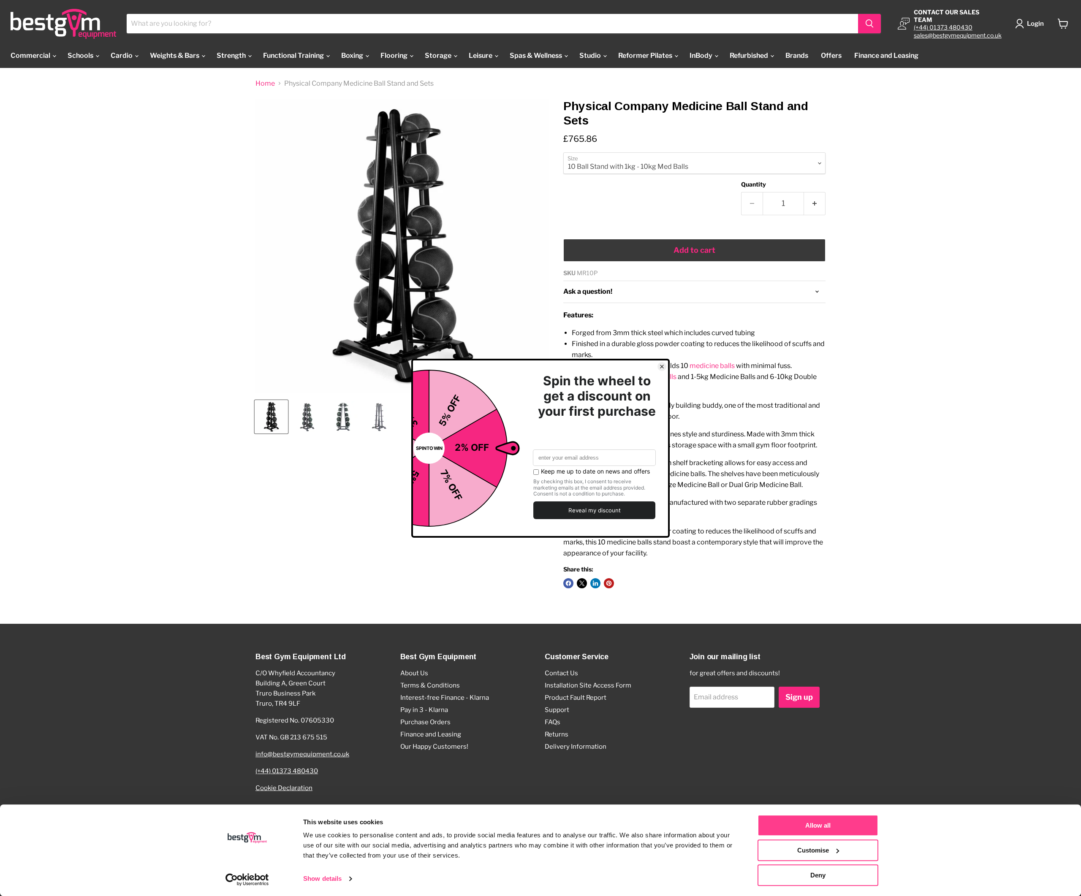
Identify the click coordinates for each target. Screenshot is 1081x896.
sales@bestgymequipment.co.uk (958, 35)
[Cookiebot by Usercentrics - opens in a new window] (247, 879)
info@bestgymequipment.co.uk (302, 754)
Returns (556, 734)
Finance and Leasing (886, 55)
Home (265, 83)
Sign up (799, 697)
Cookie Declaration (283, 788)
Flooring (394, 55)
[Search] (869, 23)
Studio (590, 55)
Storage (439, 55)
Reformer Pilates (646, 55)
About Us (414, 673)
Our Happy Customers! (434, 746)
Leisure (481, 55)
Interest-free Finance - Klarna (444, 697)
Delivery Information (575, 746)
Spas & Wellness (536, 55)
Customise (813, 850)
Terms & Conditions (430, 685)
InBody (702, 55)
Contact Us (561, 673)
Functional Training (294, 55)
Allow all (818, 825)
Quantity (753, 184)
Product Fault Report (575, 697)
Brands (796, 55)
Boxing (352, 55)
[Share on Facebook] (568, 583)
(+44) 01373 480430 (943, 27)
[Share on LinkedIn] (595, 583)
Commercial (31, 55)
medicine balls (712, 366)
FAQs (552, 722)
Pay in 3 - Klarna (424, 710)
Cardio (122, 55)
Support (557, 710)
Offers (831, 55)
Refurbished (749, 55)
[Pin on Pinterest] (609, 583)
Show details (322, 878)
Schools (81, 55)
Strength (232, 55)
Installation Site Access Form (588, 685)
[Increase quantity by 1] (815, 203)
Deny (818, 875)
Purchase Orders (425, 722)
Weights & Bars (175, 55)
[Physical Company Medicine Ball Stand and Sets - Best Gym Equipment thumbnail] (271, 416)
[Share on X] (582, 583)
